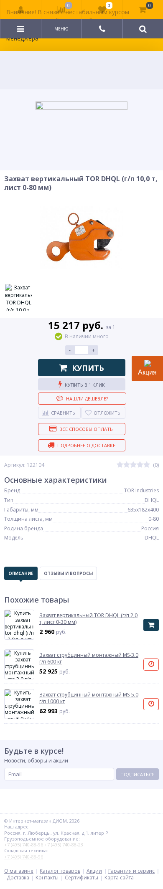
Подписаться (137, 774)
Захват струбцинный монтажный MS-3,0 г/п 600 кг (88, 658)
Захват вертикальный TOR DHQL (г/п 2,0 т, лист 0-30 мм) (88, 618)
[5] (146, 465)
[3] (133, 465)
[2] (126, 465)
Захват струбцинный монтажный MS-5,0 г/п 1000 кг (88, 697)
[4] (140, 465)
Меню (61, 29)
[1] (120, 465)
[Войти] (20, 9)
